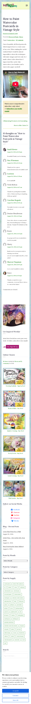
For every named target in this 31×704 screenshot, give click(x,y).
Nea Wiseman (13, 160)
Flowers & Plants (13, 37)
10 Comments (19, 40)
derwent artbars (17, 594)
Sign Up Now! (21, 386)
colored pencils (7, 590)
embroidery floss (7, 601)
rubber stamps (7, 632)
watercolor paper (20, 636)
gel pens (6, 608)
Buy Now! (20, 408)
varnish (12, 636)
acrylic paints (7, 583)
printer (12, 629)
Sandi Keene (12, 149)
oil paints (22, 625)
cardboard (22, 587)
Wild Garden (12, 498)
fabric (15, 601)
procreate (19, 629)
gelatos (5, 604)
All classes (5, 361)
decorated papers (8, 594)
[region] (15, 688)
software (6, 636)
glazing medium (19, 608)
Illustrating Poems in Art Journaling (15, 121)
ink (20, 611)
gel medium (19, 604)
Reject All (15, 700)
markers (13, 615)
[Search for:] (15, 656)
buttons (9, 587)
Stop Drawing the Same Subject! (13, 546)
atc (5, 587)
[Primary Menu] (26, 5)
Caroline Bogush (14, 200)
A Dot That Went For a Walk (12, 531)
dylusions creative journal (17, 597)
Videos (21, 37)
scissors (14, 632)
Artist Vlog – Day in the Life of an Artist (14, 539)
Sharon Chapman (14, 262)
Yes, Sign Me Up (12, 347)
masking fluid (20, 615)
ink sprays (6, 615)
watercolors (11, 40)
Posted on (10, 33)
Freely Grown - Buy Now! (15, 453)
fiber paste (21, 601)
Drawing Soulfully (11, 386)
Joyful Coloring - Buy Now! (15, 476)
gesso (11, 608)
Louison (10, 174)
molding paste (16, 618)
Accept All (15, 691)
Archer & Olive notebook (18, 583)
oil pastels (6, 629)
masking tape (7, 618)
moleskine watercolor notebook (10, 625)
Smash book (21, 632)
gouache (6, 611)
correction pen (16, 590)
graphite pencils (14, 611)
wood (23, 639)
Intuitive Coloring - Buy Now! (15, 431)
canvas (15, 587)
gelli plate (12, 604)
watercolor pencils (8, 639)
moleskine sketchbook (9, 622)
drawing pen (7, 597)
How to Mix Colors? (20, 125)
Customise (16, 695)
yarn (5, 643)
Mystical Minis (12, 408)
